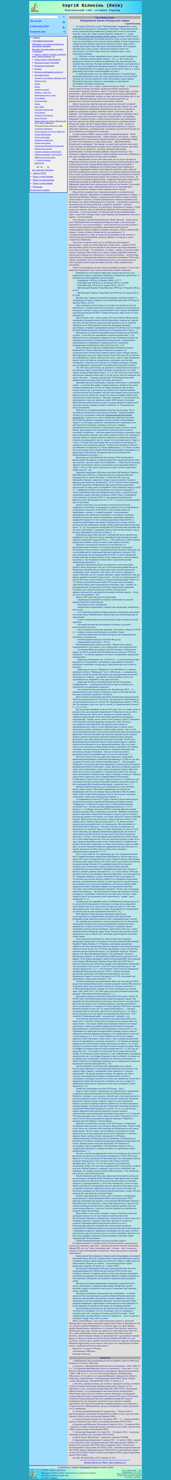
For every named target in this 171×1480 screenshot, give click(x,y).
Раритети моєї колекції (43, 149)
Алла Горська (40, 113)
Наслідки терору (41, 101)
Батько (37, 104)
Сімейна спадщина (42, 90)
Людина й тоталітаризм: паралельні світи (50, 78)
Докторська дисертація (44, 66)
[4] (128, 328)
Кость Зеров (39, 107)
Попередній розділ (92, 1462)
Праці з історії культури (43, 180)
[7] (110, 330)
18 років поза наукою (43, 143)
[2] (48, 167)
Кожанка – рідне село (43, 92)
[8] (124, 330)
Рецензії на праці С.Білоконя (46, 63)
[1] (70, 141)
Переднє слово (40, 81)
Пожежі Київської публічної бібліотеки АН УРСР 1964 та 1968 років (50, 122)
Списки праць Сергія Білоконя (47, 60)
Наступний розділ (117, 1462)
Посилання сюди (37, 31)
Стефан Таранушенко (43, 134)
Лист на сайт (36, 21)
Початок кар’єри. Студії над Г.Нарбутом (50, 132)
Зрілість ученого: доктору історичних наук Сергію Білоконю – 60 (49, 55)
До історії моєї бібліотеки (43, 170)
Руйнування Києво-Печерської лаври (49, 126)
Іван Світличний (41, 118)
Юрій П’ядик (39, 163)
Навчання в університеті (44, 140)
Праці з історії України (43, 177)
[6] (96, 330)
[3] (82, 315)
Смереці (54, 1478)
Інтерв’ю (38, 69)
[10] (82, 1121)
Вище (105, 1462)
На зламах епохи (41, 75)
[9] (107, 485)
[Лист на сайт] (63, 22)
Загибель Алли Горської (44, 115)
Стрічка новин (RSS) (39, 26)
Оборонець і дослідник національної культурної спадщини (48, 45)
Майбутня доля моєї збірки (45, 157)
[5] (74, 330)
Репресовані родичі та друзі (45, 95)
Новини (36, 38)
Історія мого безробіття (43, 129)
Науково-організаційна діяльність (48, 72)
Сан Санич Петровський (44, 110)
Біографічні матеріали (43, 41)
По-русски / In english (40, 190)
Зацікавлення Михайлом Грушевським (49, 146)
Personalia (37, 187)
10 (74, 1458)
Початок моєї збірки (42, 137)
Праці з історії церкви (43, 183)
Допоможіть (85, 1467)
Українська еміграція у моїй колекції (48, 155)
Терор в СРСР (39, 173)
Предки (37, 84)
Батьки (37, 87)
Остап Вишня (40, 98)
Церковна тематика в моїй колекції (48, 152)
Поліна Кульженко (44, 160)
